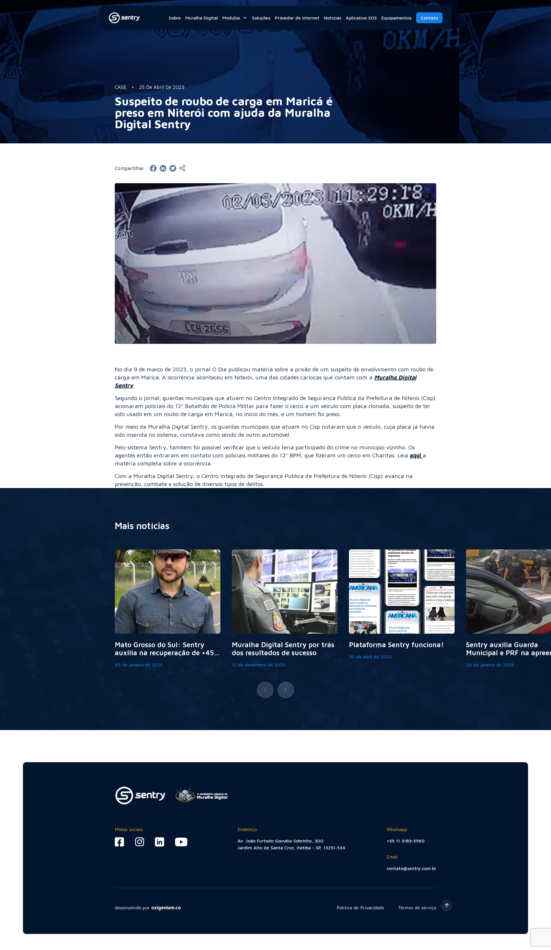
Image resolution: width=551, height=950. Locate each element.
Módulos (231, 17)
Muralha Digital (201, 17)
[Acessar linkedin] (159, 841)
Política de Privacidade (360, 907)
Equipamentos (396, 17)
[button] (265, 690)
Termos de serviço (417, 907)
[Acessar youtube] (181, 841)
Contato (429, 17)
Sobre (175, 17)
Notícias (332, 17)
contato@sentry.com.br (411, 868)
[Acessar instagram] (139, 841)
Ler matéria (167, 608)
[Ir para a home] (124, 17)
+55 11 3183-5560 (406, 840)
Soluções (261, 17)
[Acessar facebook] (119, 841)
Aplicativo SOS (361, 17)
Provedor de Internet (297, 17)
